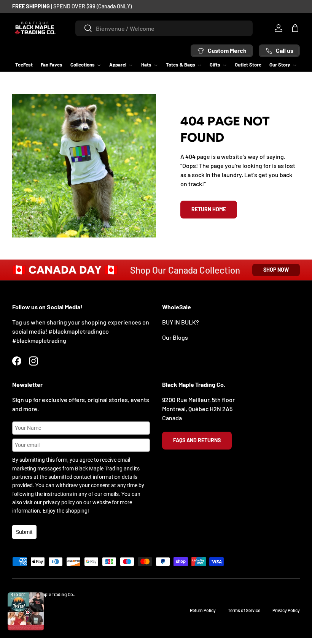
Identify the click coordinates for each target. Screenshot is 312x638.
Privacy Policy (286, 610)
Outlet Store (248, 65)
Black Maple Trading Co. (51, 594)
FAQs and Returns (197, 440)
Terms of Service (244, 610)
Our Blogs (175, 337)
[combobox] (164, 28)
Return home (208, 209)
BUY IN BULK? (180, 322)
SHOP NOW (276, 269)
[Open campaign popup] (26, 611)
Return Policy (203, 610)
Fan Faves (51, 65)
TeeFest (24, 65)
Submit (24, 532)
